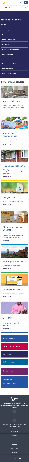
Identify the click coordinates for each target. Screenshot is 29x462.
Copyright (14, 439)
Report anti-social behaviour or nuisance (13, 63)
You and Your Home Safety (11, 346)
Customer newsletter (12, 290)
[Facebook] (10, 458)
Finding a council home (8, 39)
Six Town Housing (8, 362)
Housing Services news (14, 261)
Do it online (8, 318)
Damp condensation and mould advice (12, 59)
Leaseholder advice (7, 68)
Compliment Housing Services (10, 49)
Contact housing (8, 371)
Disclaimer (14, 444)
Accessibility (14, 431)
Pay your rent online (7, 35)
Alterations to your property (9, 73)
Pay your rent (9, 198)
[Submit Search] (26, 7)
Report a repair (6, 30)
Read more (6, 112)
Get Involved (7, 354)
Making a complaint (7, 54)
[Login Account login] (21, 2)
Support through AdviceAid (9, 383)
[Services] (26, 2)
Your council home (11, 101)
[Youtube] (20, 458)
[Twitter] (15, 458)
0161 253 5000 (14, 416)
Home (2, 13)
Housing (9, 13)
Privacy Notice (14, 452)
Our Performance (6, 44)
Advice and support (9, 338)
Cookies (14, 435)
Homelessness (7, 379)
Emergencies (14, 448)
